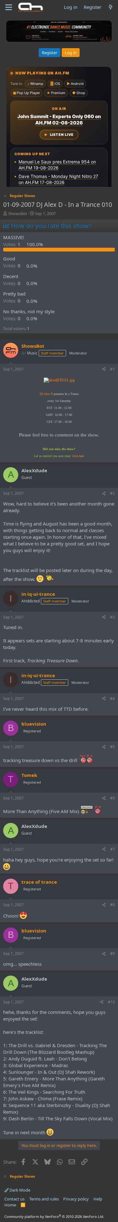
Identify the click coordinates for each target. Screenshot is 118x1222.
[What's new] (110, 7)
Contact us (14, 1199)
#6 (112, 798)
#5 (112, 746)
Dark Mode (19, 1190)
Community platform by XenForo (54, 1216)
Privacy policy (76, 1199)
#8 (112, 904)
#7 (112, 849)
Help (97, 1199)
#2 (112, 493)
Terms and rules (44, 1199)
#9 (112, 953)
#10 (111, 1002)
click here (78, 456)
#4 (112, 698)
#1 (112, 369)
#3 (112, 617)
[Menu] (8, 7)
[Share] (104, 369)
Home (10, 1205)
